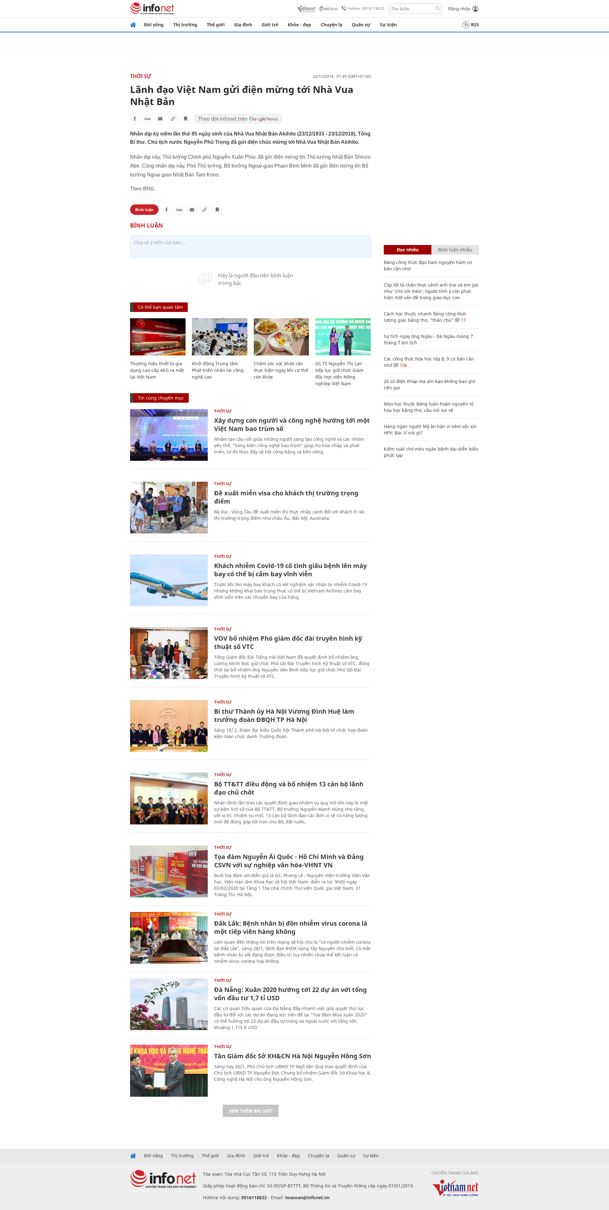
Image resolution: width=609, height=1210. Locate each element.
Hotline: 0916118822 (365, 8)
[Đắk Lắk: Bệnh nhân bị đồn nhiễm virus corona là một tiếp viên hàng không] (169, 938)
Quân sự (361, 25)
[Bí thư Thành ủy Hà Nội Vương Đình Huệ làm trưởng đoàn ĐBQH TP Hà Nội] (169, 726)
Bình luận (144, 209)
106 (402, 365)
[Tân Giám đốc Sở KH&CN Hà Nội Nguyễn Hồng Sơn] (169, 1070)
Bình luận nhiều (455, 250)
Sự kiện (388, 25)
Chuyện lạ (331, 25)
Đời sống (154, 25)
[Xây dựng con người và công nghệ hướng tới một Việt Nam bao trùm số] (169, 435)
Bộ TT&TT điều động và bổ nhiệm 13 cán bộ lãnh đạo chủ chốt (288, 788)
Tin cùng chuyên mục (161, 398)
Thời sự (140, 76)
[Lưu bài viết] (185, 118)
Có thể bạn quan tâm (160, 307)
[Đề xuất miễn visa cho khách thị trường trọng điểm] (169, 507)
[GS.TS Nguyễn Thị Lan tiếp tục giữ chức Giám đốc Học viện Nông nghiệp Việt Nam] (343, 336)
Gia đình (243, 25)
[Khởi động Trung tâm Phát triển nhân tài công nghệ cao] (219, 336)
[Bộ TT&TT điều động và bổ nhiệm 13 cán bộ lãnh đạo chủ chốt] (169, 798)
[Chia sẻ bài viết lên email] (160, 118)
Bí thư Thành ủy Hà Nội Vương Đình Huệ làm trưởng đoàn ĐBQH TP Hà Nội (284, 715)
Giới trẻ (270, 25)
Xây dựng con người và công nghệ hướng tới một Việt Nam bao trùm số (292, 424)
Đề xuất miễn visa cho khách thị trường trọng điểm (286, 497)
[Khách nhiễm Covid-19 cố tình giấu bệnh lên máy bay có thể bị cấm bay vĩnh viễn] (169, 580)
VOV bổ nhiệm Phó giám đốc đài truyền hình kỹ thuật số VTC (288, 642)
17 (463, 320)
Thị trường (185, 25)
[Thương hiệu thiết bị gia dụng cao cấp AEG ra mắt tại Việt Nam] (158, 336)
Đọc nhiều (408, 250)
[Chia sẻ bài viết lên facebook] (135, 118)
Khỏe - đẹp (299, 25)
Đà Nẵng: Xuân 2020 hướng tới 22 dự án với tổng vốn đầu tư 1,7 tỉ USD (290, 993)
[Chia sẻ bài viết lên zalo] (147, 118)
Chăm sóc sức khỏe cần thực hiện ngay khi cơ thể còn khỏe (281, 370)
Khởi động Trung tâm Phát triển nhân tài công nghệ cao (218, 370)
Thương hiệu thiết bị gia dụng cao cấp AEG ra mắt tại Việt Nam (157, 370)
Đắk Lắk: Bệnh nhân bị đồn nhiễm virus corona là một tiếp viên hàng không (290, 927)
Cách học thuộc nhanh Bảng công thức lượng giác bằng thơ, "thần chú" (425, 317)
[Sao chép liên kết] (173, 118)
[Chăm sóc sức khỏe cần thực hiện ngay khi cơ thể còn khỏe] (281, 336)
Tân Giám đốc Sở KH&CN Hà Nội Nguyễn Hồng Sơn (292, 1056)
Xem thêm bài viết (250, 1111)
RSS (475, 25)
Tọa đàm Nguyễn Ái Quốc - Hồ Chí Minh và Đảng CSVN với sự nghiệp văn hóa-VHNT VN (289, 860)
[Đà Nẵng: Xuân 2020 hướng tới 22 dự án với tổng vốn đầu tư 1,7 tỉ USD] (169, 1004)
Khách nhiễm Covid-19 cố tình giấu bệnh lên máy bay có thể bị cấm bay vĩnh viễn (290, 569)
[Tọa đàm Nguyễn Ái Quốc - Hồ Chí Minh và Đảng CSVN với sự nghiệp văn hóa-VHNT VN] (169, 871)
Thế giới (216, 25)
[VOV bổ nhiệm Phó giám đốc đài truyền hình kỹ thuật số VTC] (169, 653)
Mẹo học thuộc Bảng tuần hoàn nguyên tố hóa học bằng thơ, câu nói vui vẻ (429, 407)
